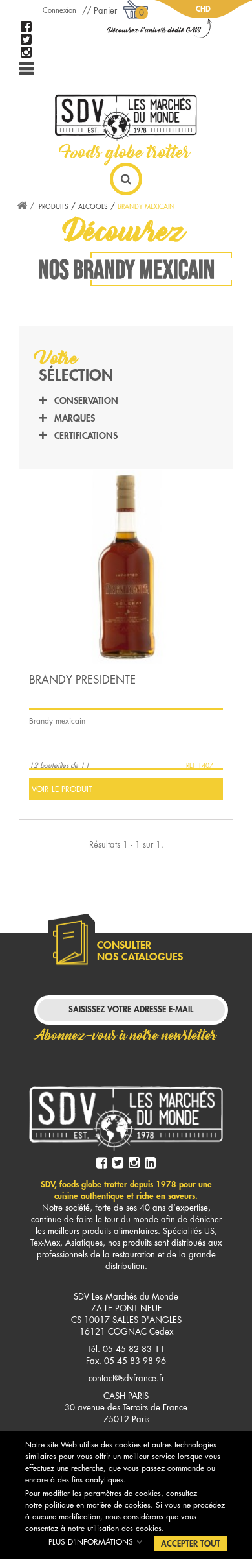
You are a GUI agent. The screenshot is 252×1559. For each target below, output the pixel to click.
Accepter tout (190, 1544)
